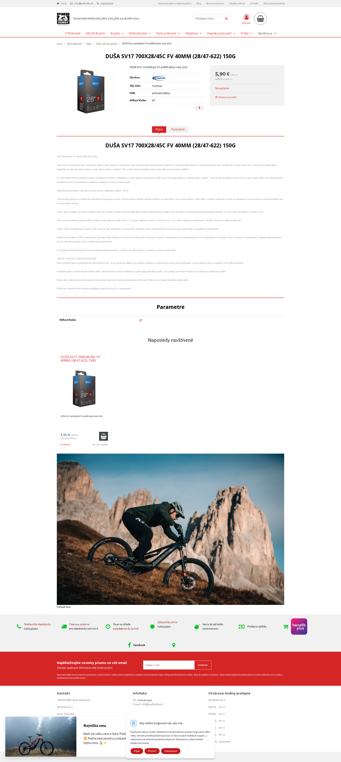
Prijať (137, 751)
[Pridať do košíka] (103, 436)
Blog (199, 3)
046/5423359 (107, 3)
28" (141, 319)
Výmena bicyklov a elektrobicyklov (174, 3)
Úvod (63, 3)
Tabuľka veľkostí (237, 3)
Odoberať (203, 665)
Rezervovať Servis (215, 3)
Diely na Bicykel (74, 43)
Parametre (178, 129)
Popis (159, 129)
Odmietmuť (170, 751)
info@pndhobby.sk (83, 3)
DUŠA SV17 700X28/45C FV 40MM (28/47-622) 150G (80, 358)
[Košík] (260, 18)
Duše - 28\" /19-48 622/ (106, 43)
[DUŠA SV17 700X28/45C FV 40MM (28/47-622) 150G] (91, 91)
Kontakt (254, 3)
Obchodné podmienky (274, 3)
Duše (88, 43)
